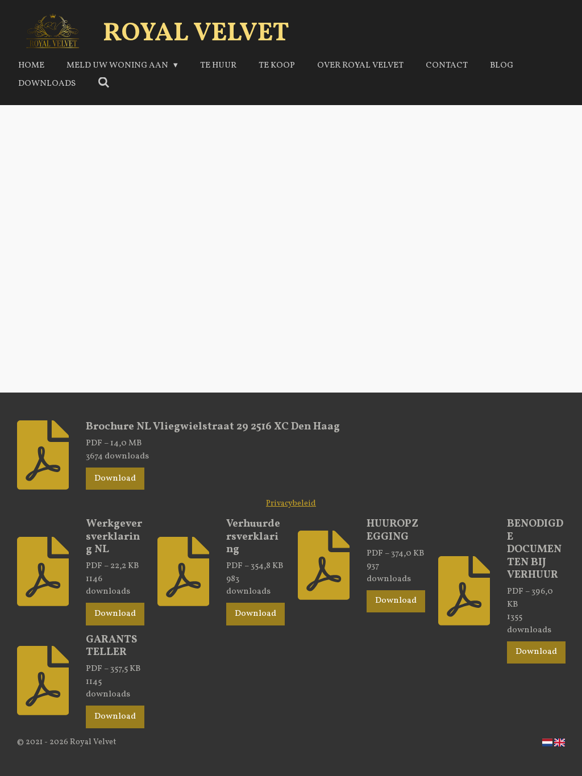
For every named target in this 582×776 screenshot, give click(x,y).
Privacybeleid (291, 503)
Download (115, 479)
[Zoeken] (104, 84)
